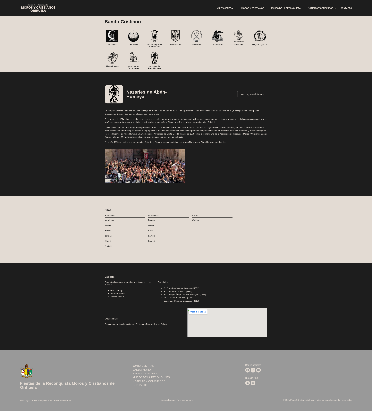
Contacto (346, 8)
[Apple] (247, 383)
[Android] (253, 383)
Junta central (225, 8)
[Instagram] (253, 370)
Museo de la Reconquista (286, 8)
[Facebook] (247, 370)
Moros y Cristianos (252, 8)
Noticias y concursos (320, 8)
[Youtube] (258, 370)
